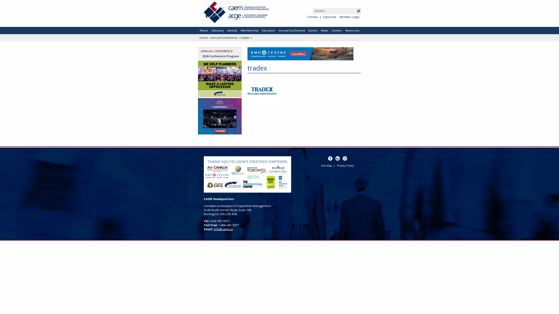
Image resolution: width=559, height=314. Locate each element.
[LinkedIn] (337, 158)
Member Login (349, 17)
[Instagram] (345, 158)
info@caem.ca (223, 229)
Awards (232, 30)
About (204, 30)
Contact (312, 17)
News (324, 30)
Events (312, 30)
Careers (336, 30)
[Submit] (358, 11)
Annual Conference (292, 30)
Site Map (326, 165)
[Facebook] (330, 158)
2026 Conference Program (220, 56)
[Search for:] (334, 11)
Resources (352, 30)
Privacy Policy (345, 165)
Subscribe (329, 17)
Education (268, 30)
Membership (249, 30)
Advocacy (217, 30)
